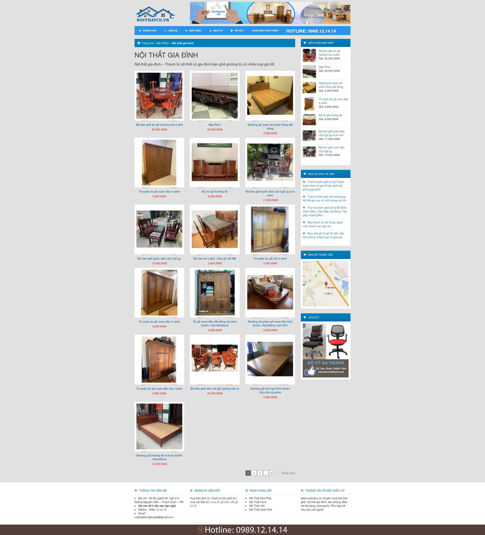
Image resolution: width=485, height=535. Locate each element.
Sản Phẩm (162, 43)
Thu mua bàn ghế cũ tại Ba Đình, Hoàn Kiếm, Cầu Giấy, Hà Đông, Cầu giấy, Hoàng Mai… (325, 211)
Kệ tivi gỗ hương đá (330, 115)
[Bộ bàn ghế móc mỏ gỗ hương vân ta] (214, 359)
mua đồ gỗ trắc (220, 502)
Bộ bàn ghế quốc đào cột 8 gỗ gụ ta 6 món (332, 133)
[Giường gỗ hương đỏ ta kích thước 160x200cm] (159, 426)
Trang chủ (147, 43)
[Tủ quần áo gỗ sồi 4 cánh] (270, 229)
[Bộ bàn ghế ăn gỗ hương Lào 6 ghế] (159, 95)
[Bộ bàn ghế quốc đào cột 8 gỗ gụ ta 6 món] (270, 162)
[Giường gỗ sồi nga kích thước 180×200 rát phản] (270, 359)
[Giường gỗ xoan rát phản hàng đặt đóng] (270, 95)
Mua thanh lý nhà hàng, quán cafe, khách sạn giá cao (323, 224)
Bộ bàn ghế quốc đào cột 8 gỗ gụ (332, 149)
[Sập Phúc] (214, 95)
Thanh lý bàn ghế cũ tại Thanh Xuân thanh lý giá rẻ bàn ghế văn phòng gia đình (323, 185)
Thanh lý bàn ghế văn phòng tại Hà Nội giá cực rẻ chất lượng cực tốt (324, 198)
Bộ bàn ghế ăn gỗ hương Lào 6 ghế (329, 52)
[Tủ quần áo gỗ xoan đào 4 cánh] (159, 162)
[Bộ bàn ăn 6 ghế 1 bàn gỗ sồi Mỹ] (214, 229)
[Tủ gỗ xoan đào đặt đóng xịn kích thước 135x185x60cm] (214, 292)
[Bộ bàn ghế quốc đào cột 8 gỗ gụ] (159, 229)
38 (271, 473)
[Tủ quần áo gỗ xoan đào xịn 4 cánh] (159, 359)
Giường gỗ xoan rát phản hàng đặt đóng (331, 85)
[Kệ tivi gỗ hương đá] (214, 162)
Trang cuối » (289, 473)
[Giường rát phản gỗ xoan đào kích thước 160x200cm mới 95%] (270, 292)
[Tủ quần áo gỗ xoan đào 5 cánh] (159, 292)
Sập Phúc (324, 67)
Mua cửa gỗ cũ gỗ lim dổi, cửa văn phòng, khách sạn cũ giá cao (323, 235)
